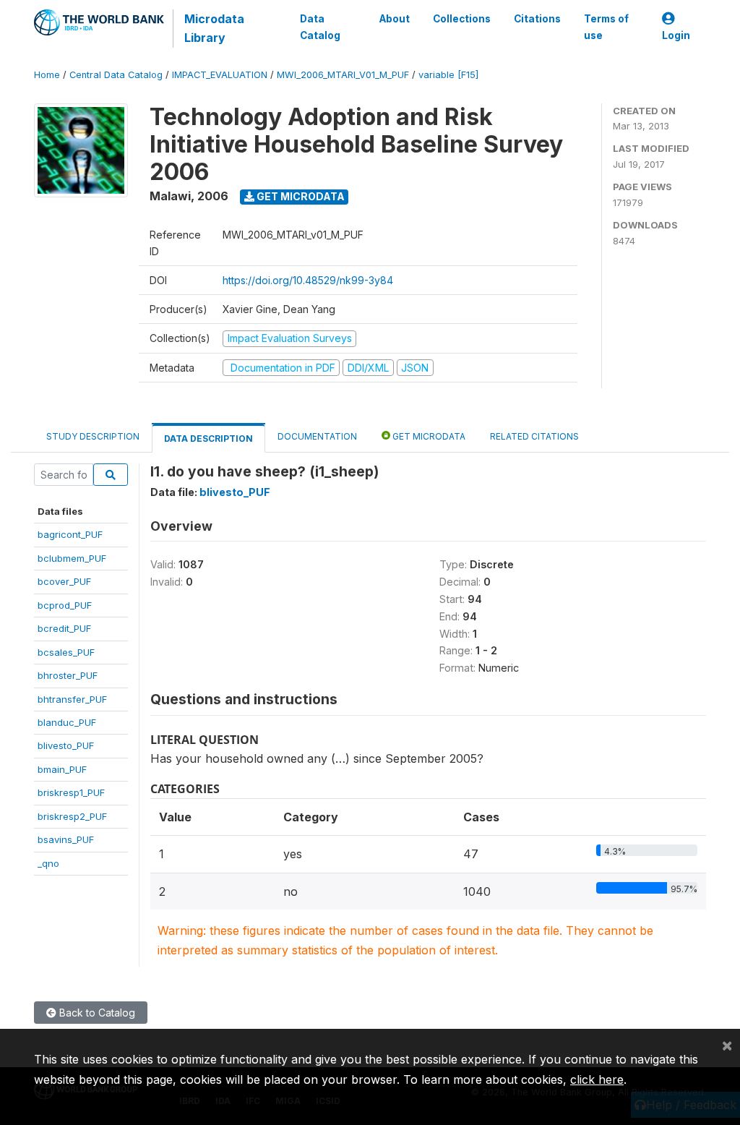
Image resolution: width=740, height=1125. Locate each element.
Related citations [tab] (534, 436)
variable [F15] (448, 74)
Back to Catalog (95, 1012)
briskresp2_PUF (72, 816)
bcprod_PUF (65, 605)
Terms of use (606, 26)
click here (597, 1079)
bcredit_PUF (64, 628)
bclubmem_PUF (72, 558)
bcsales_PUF (66, 652)
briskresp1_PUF (71, 792)
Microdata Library (214, 28)
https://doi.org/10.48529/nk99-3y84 (308, 280)
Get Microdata (299, 196)
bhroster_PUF (68, 675)
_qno (48, 863)
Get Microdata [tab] (427, 436)
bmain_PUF (62, 769)
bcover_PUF (64, 581)
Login (676, 35)
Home (47, 74)
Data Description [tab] (208, 438)
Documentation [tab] (317, 436)
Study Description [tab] (92, 436)
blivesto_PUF (66, 745)
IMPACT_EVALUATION (219, 74)
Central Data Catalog (116, 74)
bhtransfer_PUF (72, 699)
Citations (537, 19)
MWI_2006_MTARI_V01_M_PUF (343, 74)
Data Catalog (320, 26)
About (394, 19)
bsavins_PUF (66, 839)
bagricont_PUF (70, 534)
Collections (462, 19)
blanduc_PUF (67, 722)
